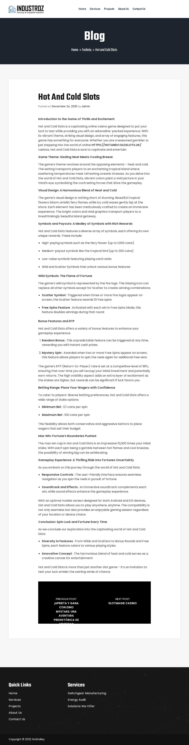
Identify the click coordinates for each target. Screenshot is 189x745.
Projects (109, 8)
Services (95, 8)
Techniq (86, 50)
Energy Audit (77, 700)
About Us (123, 8)
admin (86, 106)
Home (82, 8)
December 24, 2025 (64, 106)
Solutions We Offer (81, 706)
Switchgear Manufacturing (87, 693)
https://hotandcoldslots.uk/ (116, 145)
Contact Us (139, 8)
